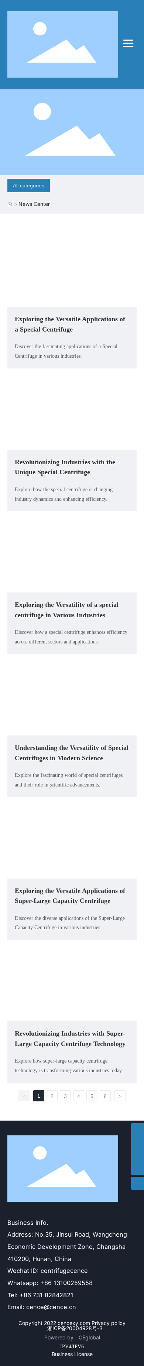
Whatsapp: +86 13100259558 (50, 1283)
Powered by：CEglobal (72, 1337)
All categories (28, 185)
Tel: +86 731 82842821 (40, 1295)
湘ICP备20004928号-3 (75, 1328)
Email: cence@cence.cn (41, 1307)
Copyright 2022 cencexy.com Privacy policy (72, 1323)
